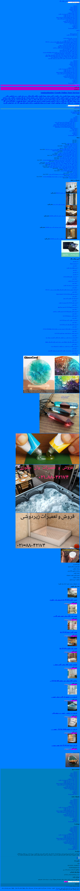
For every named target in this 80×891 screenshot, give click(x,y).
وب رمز (67, 886)
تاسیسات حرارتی (73, 8)
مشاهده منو (77, 85)
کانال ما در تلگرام (76, 113)
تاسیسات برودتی (73, 6)
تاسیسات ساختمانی (73, 9)
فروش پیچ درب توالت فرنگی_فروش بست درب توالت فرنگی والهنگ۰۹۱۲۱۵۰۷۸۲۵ (60, 52)
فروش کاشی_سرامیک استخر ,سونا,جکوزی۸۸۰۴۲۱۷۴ (66, 53)
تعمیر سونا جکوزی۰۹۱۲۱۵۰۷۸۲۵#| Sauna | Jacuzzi (66, 17)
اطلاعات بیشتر (74, 603)
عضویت (65, 881)
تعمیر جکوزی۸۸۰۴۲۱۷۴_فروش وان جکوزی (68, 45)
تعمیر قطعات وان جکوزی (71, 34)
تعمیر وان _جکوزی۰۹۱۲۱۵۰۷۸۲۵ (70, 38)
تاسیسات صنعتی (73, 10)
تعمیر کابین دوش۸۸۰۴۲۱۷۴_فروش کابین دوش (67, 18)
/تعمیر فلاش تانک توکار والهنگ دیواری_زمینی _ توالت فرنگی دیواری (63, 167)
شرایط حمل (74, 25)
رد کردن (57, 889)
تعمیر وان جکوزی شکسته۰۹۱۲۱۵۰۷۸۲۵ (68, 170)
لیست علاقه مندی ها (72, 28)
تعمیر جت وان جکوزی (72, 12)
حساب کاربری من (73, 23)
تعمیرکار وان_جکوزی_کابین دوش (70, 44)
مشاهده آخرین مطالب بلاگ (65, 1)
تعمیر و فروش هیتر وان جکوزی (70, 22)
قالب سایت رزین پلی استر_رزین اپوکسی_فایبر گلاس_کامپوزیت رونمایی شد (61, 54)
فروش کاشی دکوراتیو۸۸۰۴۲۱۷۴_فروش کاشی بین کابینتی (65, 47)
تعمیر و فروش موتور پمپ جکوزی (70, 21)
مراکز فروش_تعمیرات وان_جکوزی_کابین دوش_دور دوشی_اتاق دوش (62, 58)
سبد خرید (75, 24)
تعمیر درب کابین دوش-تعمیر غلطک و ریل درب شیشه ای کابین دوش (63, 174)
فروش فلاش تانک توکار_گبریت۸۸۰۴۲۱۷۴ (68, 51)
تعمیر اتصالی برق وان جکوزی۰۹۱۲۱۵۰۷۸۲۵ (68, 168)
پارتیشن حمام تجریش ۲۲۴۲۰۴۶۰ (70, 169)
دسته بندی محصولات (75, 1)
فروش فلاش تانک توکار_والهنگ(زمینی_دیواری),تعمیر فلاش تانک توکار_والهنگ (61, 56)
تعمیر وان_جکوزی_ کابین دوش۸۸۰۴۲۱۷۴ (68, 50)
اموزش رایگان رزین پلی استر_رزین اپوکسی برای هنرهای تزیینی (64, 57)
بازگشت (78, 3)
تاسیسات (75, 5)
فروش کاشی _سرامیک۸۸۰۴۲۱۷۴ (70, 48)
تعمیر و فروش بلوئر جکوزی (71, 19)
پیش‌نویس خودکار (73, 33)
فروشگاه (75, 27)
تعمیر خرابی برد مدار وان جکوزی (70, 15)
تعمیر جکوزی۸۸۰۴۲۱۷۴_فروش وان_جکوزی (67, 14)
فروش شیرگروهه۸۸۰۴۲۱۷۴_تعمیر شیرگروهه (67, 46)
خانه (79, 583)
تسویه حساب (74, 11)
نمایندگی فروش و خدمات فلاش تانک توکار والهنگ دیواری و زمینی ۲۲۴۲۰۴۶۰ (61, 41)
